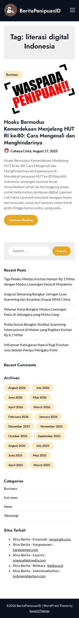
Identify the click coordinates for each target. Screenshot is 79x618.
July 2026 (42, 388)
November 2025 (52, 426)
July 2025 (42, 445)
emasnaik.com (60, 539)
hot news (11, 497)
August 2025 (17, 445)
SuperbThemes (39, 611)
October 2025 (17, 436)
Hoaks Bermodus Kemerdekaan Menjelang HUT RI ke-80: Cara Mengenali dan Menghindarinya (39, 132)
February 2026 (18, 417)
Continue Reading (21, 220)
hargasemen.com (25, 550)
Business (10, 488)
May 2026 (40, 397)
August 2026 (17, 388)
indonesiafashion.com (29, 576)
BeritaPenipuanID (40, 10)
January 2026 (48, 417)
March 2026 (42, 407)
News (8, 506)
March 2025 (42, 465)
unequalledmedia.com (29, 560)
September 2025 (49, 436)
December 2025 (19, 426)
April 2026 (15, 407)
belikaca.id (55, 565)
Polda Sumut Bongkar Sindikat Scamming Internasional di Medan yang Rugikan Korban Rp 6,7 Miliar (38, 329)
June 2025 (15, 455)
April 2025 (15, 465)
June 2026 (15, 397)
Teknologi (11, 515)
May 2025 (40, 455)
